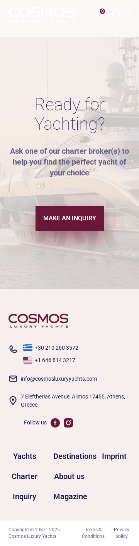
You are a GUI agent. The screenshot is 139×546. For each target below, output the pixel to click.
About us (69, 476)
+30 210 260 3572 (56, 348)
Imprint (114, 456)
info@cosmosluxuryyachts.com (59, 379)
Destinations (69, 456)
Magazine (69, 496)
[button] (96, 15)
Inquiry (24, 496)
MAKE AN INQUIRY (69, 218)
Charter (24, 476)
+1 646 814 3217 (55, 360)
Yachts (24, 456)
